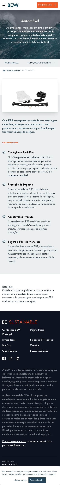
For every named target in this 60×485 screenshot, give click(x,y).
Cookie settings (20, 480)
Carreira (34, 345)
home (4, 70)
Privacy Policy (9, 464)
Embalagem (13, 70)
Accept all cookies (37, 480)
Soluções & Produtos (41, 340)
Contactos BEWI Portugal (11, 332)
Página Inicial (11, 62)
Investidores (8, 340)
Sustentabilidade (39, 351)
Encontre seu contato (14, 441)
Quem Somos (9, 351)
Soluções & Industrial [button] (39, 62)
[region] (30, 475)
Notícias (7, 345)
